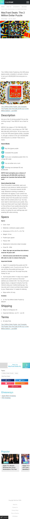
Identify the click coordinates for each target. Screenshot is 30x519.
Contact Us (15, 507)
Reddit (23, 383)
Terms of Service (15, 513)
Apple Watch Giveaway (9, 396)
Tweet (23, 380)
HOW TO (9, 6)
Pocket (16, 386)
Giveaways (15, 516)
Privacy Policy (15, 510)
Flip (9, 382)
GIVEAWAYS (16, 6)
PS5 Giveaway (6, 398)
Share (9, 380)
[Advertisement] (15, 54)
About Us (15, 504)
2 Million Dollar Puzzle (7, 373)
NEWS (3, 6)
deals (16, 373)
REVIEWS (24, 6)
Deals (6, 9)
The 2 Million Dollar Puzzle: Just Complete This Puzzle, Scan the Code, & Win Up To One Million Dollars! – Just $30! (14, 108)
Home (2, 9)
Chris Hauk (4, 18)
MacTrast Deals (6, 376)
